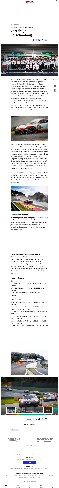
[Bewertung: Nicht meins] (55, 86)
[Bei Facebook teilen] (39, 40)
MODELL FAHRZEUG (23, 477)
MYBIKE (51, 475)
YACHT (11, 475)
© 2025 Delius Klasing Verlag (29, 481)
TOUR (46, 475)
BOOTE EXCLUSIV (32, 475)
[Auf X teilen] (43, 40)
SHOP (7, 475)
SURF (39, 475)
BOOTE (25, 475)
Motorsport (16, 24)
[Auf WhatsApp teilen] (36, 40)
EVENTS (39, 477)
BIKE (43, 475)
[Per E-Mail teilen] (46, 40)
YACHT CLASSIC (18, 475)
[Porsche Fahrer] (30, 1)
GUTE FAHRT (33, 477)
